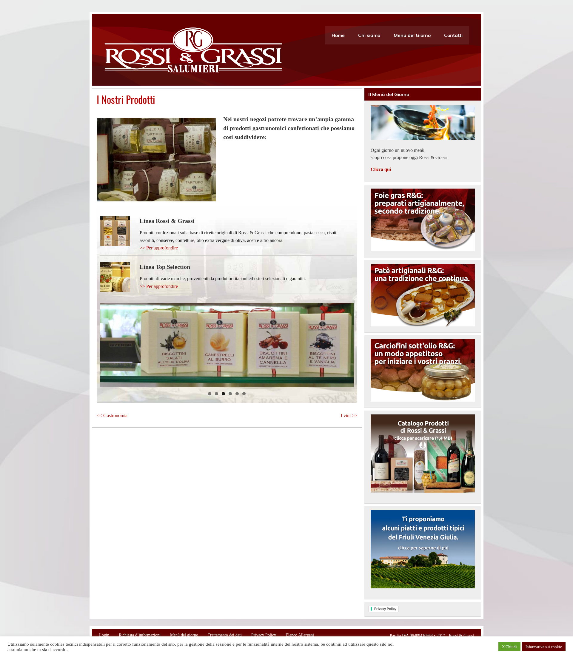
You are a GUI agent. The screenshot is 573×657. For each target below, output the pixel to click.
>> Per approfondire (159, 247)
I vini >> (349, 415)
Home (338, 35)
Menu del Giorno (412, 35)
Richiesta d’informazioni (140, 635)
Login (104, 635)
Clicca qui (381, 169)
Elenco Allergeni (300, 635)
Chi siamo (369, 35)
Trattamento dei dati (225, 635)
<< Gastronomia (112, 415)
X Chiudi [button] (509, 646)
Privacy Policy (385, 609)
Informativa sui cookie (544, 646)
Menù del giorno (184, 635)
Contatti (453, 35)
